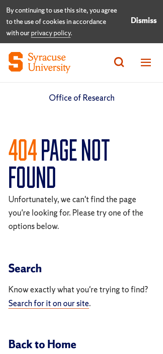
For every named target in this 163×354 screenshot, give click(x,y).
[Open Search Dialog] (119, 62)
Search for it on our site (48, 303)
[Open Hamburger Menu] (143, 62)
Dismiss (144, 20)
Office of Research (82, 97)
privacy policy (51, 32)
